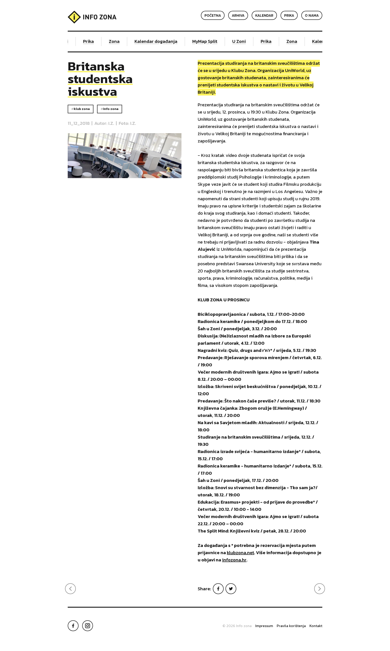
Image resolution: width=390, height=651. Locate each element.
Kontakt (315, 625)
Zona (109, 41)
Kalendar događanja (151, 41)
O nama (312, 15)
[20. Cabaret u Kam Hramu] (319, 588)
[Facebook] (218, 588)
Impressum (264, 625)
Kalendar (264, 15)
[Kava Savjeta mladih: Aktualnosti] (70, 588)
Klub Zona (82, 108)
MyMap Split (200, 41)
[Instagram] (87, 625)
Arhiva (238, 15)
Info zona (110, 108)
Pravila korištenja (291, 625)
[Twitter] (230, 588)
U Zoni (234, 41)
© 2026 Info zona (237, 625)
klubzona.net (240, 552)
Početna (212, 15)
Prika (289, 15)
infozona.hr (234, 559)
